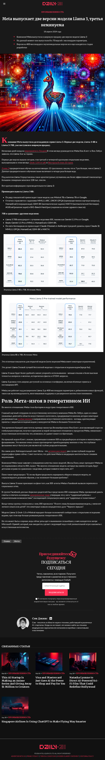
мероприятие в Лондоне (36, 150)
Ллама (7, 541)
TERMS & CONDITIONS (48, 756)
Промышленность (52, 12)
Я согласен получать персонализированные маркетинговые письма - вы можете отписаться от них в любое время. (56, 601)
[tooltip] (51, 618)
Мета (17, 541)
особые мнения (25, 419)
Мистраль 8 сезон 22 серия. (60, 162)
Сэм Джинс (39, 618)
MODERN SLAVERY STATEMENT (68, 756)
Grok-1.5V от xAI (38, 162)
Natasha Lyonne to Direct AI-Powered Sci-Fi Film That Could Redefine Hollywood (83, 682)
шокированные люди (40, 495)
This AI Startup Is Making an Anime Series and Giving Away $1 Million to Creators (16, 682)
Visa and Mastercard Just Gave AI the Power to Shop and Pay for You (50, 680)
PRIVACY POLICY (33, 756)
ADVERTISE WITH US (18, 756)
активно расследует (57, 451)
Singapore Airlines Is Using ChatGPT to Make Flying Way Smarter (44, 721)
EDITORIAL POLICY (87, 756)
